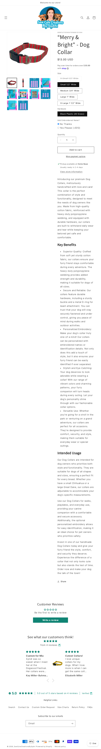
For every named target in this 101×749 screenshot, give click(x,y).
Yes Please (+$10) (70, 128)
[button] (6, 18)
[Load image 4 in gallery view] (45, 83)
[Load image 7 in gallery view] (34, 94)
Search (11, 707)
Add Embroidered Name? (68, 120)
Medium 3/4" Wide (69, 91)
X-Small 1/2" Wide (71, 79)
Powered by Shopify (44, 746)
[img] (50, 641)
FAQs (90, 707)
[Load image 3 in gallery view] (34, 83)
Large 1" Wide (67, 97)
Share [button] (63, 581)
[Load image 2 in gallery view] (23, 83)
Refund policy (60, 746)
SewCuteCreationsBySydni (24, 746)
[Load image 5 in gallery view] (12, 94)
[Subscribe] (72, 723)
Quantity (61, 134)
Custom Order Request (43, 707)
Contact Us (23, 707)
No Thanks (66, 124)
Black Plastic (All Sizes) (72, 114)
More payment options (75, 156)
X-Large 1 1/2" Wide (70, 103)
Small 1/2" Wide (68, 84)
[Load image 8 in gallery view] (45, 94)
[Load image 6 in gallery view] (23, 94)
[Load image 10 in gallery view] (23, 105)
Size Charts (63, 707)
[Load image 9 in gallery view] (12, 105)
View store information (71, 172)
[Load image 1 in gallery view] (12, 83)
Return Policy (78, 707)
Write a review (50, 620)
